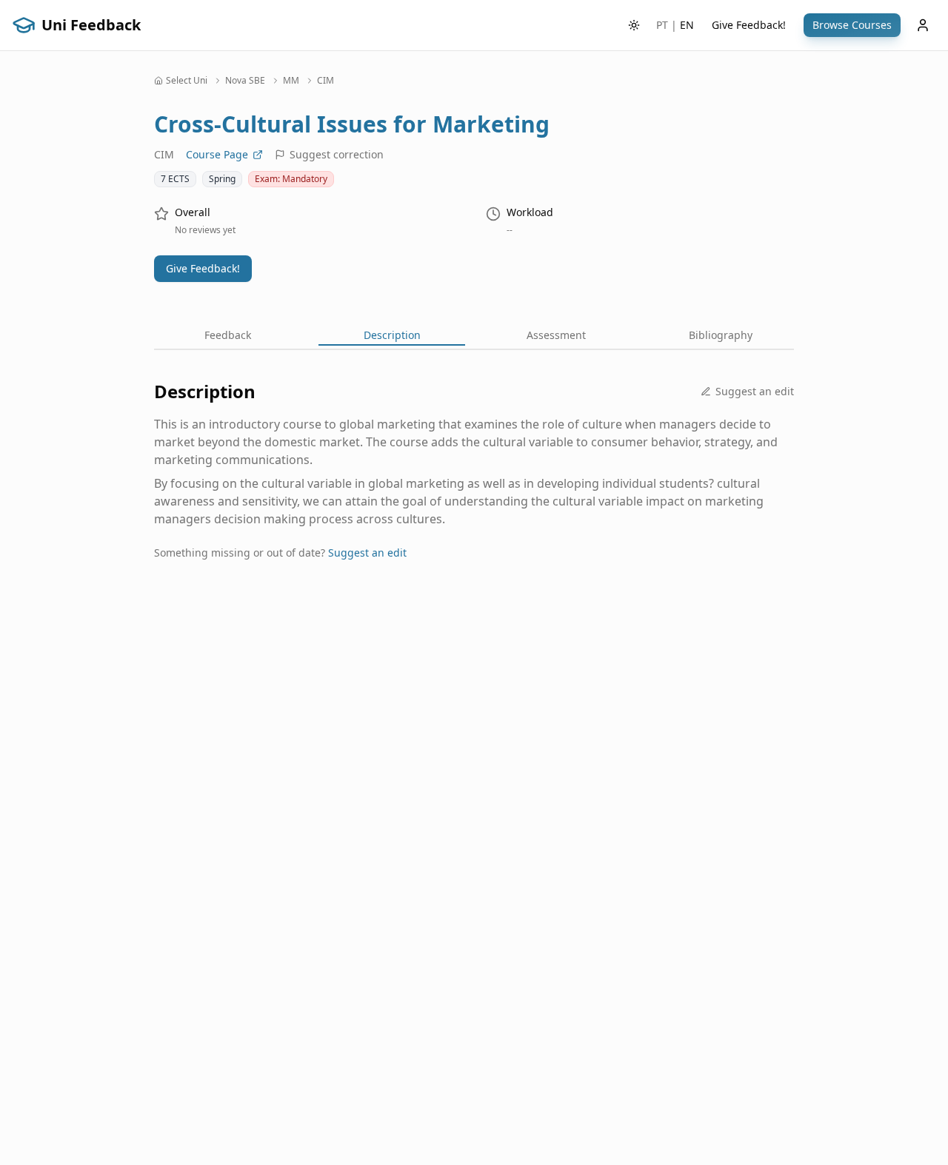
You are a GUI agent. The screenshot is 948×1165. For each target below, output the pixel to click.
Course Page (217, 154)
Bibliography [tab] (720, 335)
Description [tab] (392, 335)
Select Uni (186, 81)
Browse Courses (852, 25)
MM (291, 81)
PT (662, 25)
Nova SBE (245, 81)
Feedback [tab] (227, 335)
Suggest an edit (754, 391)
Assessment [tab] (556, 335)
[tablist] (474, 336)
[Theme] (634, 25)
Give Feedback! (749, 25)
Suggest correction (337, 154)
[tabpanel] (474, 482)
